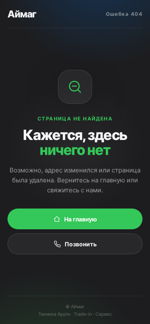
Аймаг (22, 14)
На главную (80, 219)
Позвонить (81, 244)
